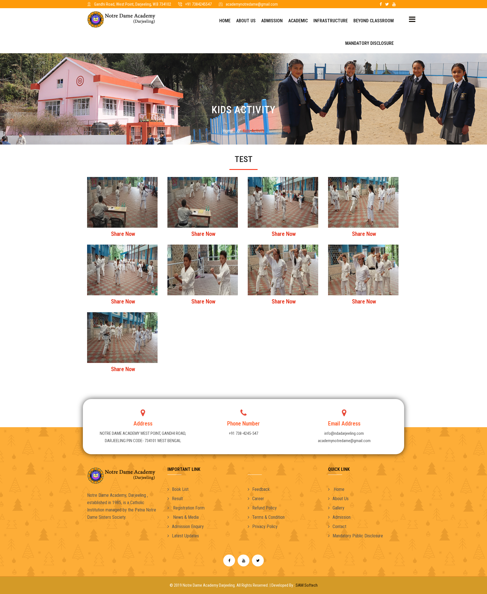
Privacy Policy (265, 526)
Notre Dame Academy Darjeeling (209, 585)
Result (177, 498)
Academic (298, 20)
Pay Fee (293, 4)
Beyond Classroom (373, 20)
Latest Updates (185, 535)
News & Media (185, 517)
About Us (246, 20)
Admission (272, 20)
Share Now (123, 233)
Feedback (261, 489)
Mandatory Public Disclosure (358, 535)
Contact (339, 526)
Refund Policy (264, 508)
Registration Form (188, 508)
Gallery (338, 508)
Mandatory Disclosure (369, 43)
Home (225, 20)
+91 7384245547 (198, 4)
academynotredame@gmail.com (252, 4)
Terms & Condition (268, 517)
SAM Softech (307, 585)
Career (258, 498)
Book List (180, 489)
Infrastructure (330, 20)
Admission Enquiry (188, 526)
